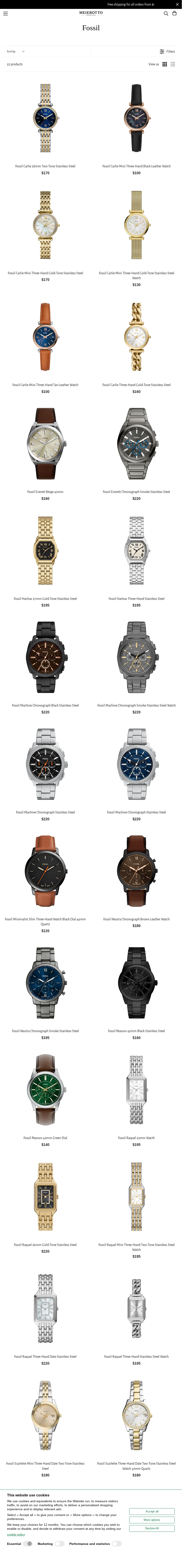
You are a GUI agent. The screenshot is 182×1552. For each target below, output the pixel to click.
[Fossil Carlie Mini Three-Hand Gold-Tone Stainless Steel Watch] (136, 225)
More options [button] (152, 1520)
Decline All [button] (152, 1528)
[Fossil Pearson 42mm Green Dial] (45, 1090)
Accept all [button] (152, 1511)
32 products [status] (15, 64)
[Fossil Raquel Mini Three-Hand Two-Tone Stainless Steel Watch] (136, 1197)
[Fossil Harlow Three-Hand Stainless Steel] (136, 551)
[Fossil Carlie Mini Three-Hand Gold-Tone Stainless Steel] (45, 225)
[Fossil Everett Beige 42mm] (45, 444)
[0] (174, 13)
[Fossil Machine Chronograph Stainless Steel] (45, 764)
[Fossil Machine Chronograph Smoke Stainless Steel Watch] (136, 657)
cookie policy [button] (16, 1534)
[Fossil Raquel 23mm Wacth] (136, 1090)
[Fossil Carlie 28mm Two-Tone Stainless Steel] (45, 118)
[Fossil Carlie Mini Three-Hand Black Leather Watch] (136, 118)
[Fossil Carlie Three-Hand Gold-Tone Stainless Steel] (136, 337)
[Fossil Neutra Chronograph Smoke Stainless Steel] (45, 983)
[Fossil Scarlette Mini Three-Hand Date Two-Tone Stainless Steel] (45, 1415)
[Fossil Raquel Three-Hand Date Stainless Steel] (45, 1308)
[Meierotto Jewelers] (91, 13)
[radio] (164, 64)
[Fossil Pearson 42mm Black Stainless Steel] (136, 983)
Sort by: (11, 51)
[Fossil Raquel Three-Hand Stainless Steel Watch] (136, 1308)
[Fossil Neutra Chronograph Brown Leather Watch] (136, 871)
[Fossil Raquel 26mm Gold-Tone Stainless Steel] (45, 1197)
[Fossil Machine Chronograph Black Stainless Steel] (45, 657)
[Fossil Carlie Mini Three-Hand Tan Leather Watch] (45, 337)
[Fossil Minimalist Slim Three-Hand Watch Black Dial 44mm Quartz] (45, 871)
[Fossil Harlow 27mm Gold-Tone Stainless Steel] (45, 551)
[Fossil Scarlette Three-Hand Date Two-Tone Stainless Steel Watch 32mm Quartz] (136, 1415)
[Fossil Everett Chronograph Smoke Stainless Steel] (136, 444)
